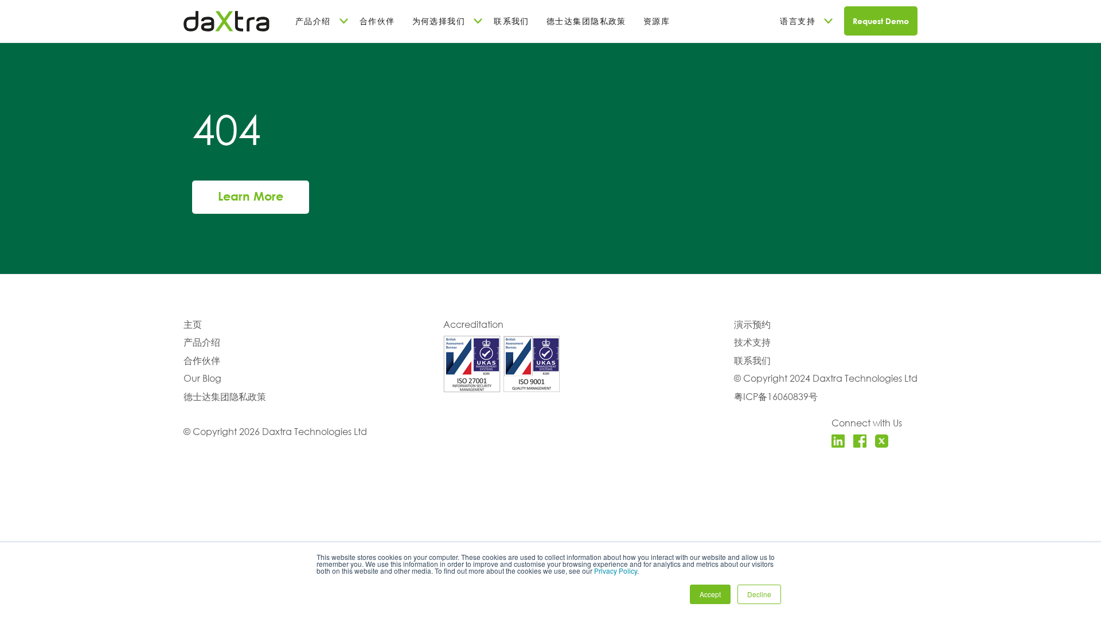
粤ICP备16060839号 (776, 396)
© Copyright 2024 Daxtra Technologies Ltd (826, 378)
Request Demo (881, 21)
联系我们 (511, 20)
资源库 (656, 20)
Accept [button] (710, 594)
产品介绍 (313, 20)
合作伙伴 (377, 20)
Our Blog (202, 378)
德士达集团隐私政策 (586, 20)
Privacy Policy (615, 570)
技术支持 (752, 342)
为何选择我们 (439, 20)
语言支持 (797, 20)
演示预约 (752, 324)
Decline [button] (759, 594)
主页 (193, 324)
